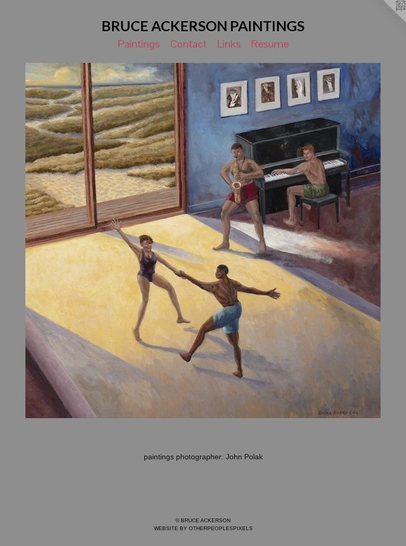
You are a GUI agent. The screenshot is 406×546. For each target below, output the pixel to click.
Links (229, 44)
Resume (270, 44)
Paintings (139, 44)
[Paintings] (203, 240)
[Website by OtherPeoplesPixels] (385, 21)
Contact (188, 44)
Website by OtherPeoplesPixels (203, 528)
